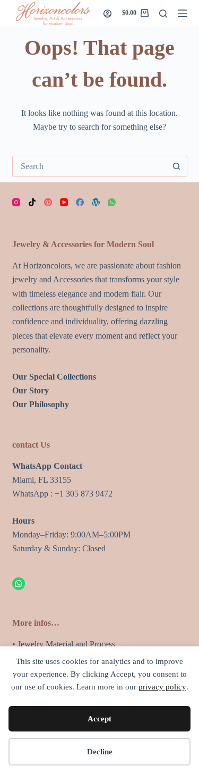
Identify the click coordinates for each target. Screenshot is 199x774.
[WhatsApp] (112, 202)
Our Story (30, 390)
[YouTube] (64, 202)
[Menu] (182, 13)
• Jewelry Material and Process (63, 644)
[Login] (107, 14)
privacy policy (162, 687)
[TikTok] (32, 202)
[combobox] (90, 166)
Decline (100, 751)
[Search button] (177, 166)
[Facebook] (80, 202)
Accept (99, 718)
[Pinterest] (48, 202)
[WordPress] (96, 202)
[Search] (163, 14)
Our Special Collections (54, 376)
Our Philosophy (40, 404)
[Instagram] (16, 202)
